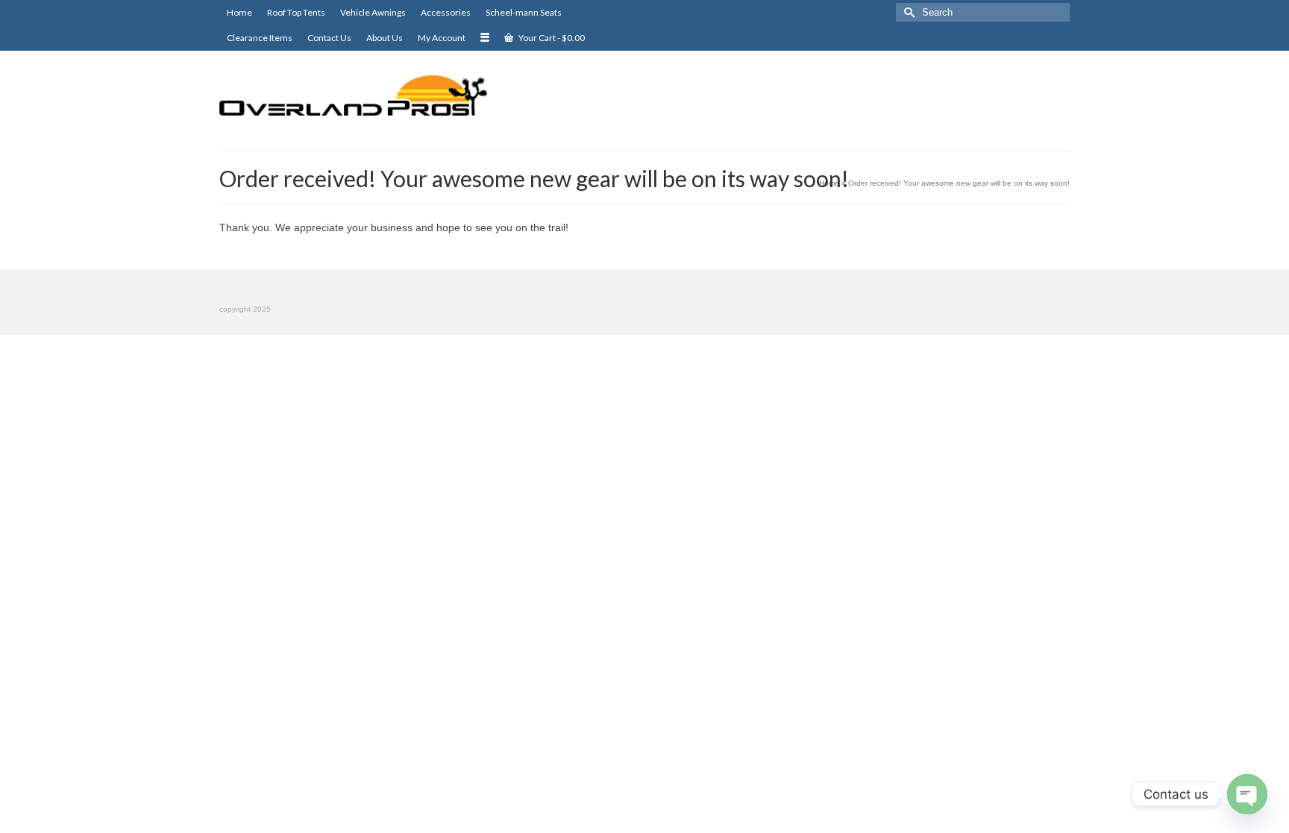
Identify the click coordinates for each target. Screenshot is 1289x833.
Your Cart (551, 37)
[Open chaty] (1247, 794)
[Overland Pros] (353, 95)
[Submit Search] (907, 12)
